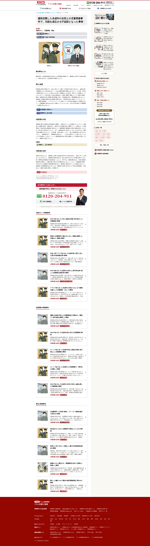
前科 (109, 134)
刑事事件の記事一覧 (102, 508)
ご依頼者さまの (105, 8)
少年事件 (103, 137)
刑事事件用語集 (54, 511)
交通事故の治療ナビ (80, 532)
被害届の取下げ (101, 83)
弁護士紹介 (68, 5)
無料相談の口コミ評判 (109, 5)
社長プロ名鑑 (90, 532)
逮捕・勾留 (99, 93)
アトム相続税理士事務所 (97, 537)
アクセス (82, 5)
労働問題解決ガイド (91, 529)
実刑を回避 (99, 104)
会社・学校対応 (99, 140)
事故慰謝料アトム (93, 527)
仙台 (56, 519)
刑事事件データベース (105, 527)
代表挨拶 (52, 524)
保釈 (105, 130)
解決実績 (88, 5)
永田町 (51, 519)
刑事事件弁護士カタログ (55, 532)
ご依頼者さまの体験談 (91, 511)
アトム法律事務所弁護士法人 (82, 537)
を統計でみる (66, 8)
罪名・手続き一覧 (104, 145)
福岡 (51, 521)
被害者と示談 (100, 85)
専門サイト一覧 (103, 511)
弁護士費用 (75, 5)
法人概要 (58, 524)
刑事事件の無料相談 (55, 508)
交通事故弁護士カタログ (68, 532)
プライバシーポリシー (67, 524)
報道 (109, 137)
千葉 (66, 519)
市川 (70, 519)
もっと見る (104, 73)
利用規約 (76, 524)
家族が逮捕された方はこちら (70, 508)
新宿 (79, 519)
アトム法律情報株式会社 (68, 537)
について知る (86, 8)
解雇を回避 (99, 106)
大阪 (105, 519)
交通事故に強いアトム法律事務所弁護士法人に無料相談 (75, 527)
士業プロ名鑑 (98, 532)
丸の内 (74, 519)
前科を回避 (99, 102)
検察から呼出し (101, 96)
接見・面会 (98, 130)
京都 (101, 519)
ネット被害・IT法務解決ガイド (78, 529)
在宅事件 (98, 134)
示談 (104, 134)
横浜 (88, 519)
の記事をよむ (46, 8)
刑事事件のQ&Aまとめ (66, 511)
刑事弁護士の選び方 (102, 87)
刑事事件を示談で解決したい (87, 508)
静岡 (92, 519)
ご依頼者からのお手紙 (97, 5)
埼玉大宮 (61, 519)
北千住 (83, 519)
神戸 (109, 519)
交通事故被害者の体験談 (55, 534)
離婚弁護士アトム (54, 529)
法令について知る (78, 511)
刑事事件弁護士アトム (55, 527)
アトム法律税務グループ (55, 537)
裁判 (97, 137)
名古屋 (96, 519)
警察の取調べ (100, 95)
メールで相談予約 (67, 201)
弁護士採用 (96, 515)
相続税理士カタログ (64, 529)
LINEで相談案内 (47, 201)
